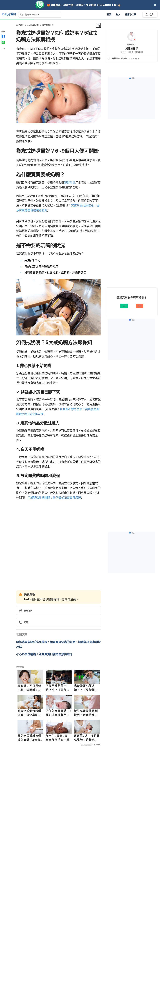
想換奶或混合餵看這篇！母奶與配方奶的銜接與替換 (29, 713)
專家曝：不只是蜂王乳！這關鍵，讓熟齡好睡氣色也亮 (29, 688)
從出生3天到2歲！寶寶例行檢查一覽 (58, 738)
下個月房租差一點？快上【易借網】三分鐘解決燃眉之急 (58, 688)
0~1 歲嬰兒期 (32, 25)
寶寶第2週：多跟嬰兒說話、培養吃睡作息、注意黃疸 (87, 738)
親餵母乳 (69, 182)
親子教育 (20, 25)
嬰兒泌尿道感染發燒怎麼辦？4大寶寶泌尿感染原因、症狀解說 (29, 738)
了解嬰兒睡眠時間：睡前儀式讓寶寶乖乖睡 (54, 497)
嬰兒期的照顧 (47, 25)
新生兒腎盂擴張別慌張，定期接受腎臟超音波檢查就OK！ (86, 713)
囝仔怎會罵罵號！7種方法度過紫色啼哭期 (58, 713)
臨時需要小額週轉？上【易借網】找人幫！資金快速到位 (86, 688)
